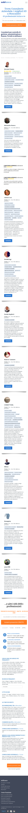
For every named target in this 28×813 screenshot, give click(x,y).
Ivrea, (16, 681)
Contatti (8, 782)
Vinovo (6, 127)
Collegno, (7, 681)
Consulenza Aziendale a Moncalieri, (15, 666)
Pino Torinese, (21, 695)
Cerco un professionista (6, 794)
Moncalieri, (19, 681)
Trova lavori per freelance (7, 803)
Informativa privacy (5, 788)
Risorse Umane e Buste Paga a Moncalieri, (11, 663)
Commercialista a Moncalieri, (8, 662)
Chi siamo (3, 782)
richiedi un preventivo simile (14, 765)
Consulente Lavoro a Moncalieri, (9, 665)
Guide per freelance (5, 800)
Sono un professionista (6, 796)
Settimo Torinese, (18, 682)
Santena (4, 697)
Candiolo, (11, 695)
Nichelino (6, 72)
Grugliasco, (12, 681)
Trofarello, (14, 694)
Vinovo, (4, 695)
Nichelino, (4, 682)
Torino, (23, 682)
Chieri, (3, 681)
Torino (6, 200)
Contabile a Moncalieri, (20, 662)
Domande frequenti (5, 798)
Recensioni (3, 789)
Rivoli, (12, 682)
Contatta (8, 106)
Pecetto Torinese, (20, 694)
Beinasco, (15, 695)
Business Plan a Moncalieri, (8, 668)
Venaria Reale (5, 684)
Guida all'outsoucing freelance (8, 801)
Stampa (3, 784)
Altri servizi (10, 674)
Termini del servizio (5, 786)
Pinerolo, (9, 682)
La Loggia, (9, 694)
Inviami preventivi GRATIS (14, 622)
